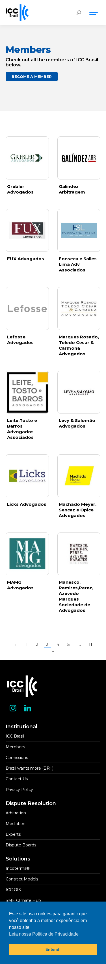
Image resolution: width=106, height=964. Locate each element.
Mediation (15, 823)
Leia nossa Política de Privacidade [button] (44, 934)
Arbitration (16, 812)
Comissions (17, 757)
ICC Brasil (15, 736)
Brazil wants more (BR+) (29, 768)
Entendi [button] (53, 949)
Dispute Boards (21, 845)
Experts (13, 834)
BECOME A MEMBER (32, 76)
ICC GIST (14, 889)
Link (27, 158)
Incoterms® (18, 868)
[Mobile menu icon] (93, 12)
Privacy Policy (19, 789)
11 (90, 644)
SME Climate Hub (23, 900)
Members (15, 746)
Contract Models (22, 879)
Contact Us (17, 778)
